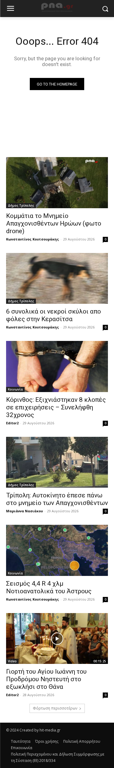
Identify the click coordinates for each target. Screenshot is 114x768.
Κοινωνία (15, 389)
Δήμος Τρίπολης (21, 205)
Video (12, 661)
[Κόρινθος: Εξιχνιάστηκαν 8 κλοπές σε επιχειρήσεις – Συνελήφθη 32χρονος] (57, 366)
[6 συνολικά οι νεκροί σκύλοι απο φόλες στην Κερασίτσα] (57, 278)
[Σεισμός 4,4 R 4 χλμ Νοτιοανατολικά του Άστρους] (57, 550)
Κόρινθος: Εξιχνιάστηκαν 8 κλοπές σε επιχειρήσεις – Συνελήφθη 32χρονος (56, 407)
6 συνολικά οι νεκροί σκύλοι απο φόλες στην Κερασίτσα (53, 315)
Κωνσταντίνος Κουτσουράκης (32, 239)
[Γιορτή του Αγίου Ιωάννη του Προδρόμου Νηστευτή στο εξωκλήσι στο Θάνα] (57, 638)
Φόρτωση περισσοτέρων (55, 708)
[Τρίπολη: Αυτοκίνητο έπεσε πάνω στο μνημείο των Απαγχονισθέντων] (57, 462)
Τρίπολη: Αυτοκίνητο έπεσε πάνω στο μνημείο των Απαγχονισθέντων (57, 499)
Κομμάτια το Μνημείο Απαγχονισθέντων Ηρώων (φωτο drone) (53, 223)
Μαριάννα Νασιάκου (24, 511)
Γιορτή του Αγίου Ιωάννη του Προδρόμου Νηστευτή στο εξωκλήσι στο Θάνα (46, 679)
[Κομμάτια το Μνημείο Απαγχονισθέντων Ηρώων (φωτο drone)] (57, 182)
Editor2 (12, 423)
